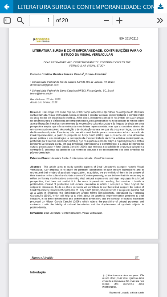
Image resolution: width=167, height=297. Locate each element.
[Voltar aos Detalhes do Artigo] (6, 6)
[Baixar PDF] (160, 6)
